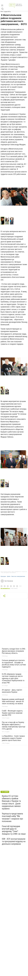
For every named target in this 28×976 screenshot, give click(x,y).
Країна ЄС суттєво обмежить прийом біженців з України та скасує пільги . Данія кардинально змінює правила (11, 802)
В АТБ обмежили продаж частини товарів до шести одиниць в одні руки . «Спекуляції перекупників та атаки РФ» (13, 678)
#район (8, 576)
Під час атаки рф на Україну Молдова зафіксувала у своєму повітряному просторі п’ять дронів (13, 725)
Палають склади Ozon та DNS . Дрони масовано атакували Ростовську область (14, 651)
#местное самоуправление (18, 576)
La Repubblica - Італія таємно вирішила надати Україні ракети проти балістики (13, 738)
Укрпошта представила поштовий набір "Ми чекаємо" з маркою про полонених (12, 817)
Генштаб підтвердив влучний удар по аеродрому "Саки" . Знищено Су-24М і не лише (14, 830)
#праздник (3, 576)
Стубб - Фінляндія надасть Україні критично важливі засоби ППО (12, 713)
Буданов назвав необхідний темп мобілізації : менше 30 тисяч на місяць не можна (13, 701)
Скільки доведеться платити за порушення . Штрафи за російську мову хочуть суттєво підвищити (14, 663)
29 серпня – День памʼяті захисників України (12, 691)
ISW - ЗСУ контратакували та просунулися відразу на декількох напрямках (13, 841)
